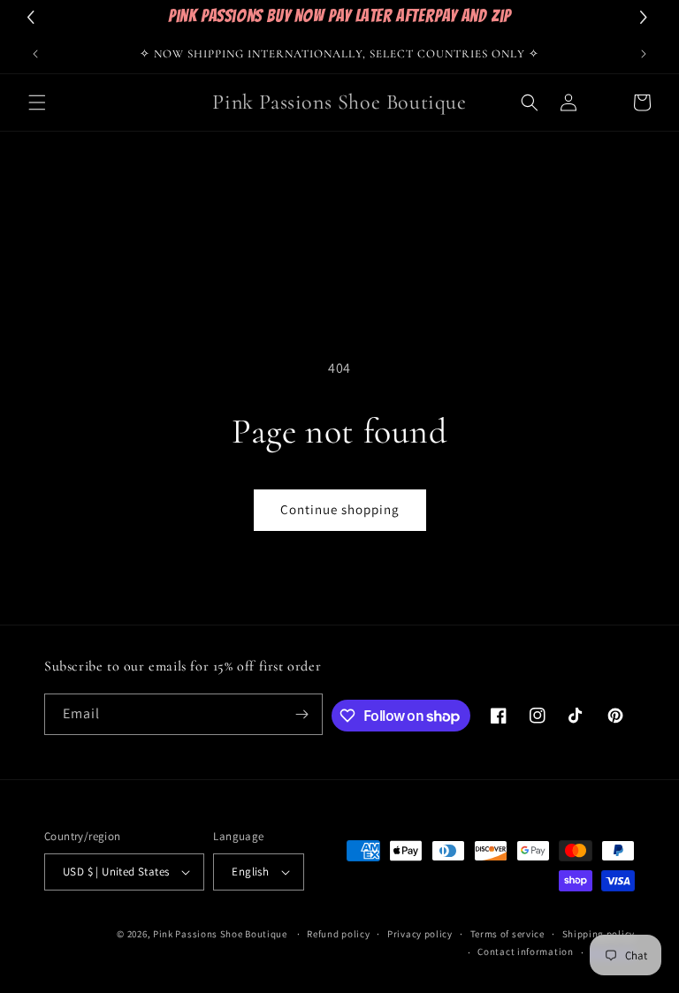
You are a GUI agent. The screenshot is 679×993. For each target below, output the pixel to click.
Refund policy (338, 934)
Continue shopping (340, 509)
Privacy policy (420, 934)
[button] (37, 102)
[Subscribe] (302, 714)
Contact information (525, 951)
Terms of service (507, 934)
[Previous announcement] (35, 53)
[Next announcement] (643, 53)
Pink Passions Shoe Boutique (220, 934)
